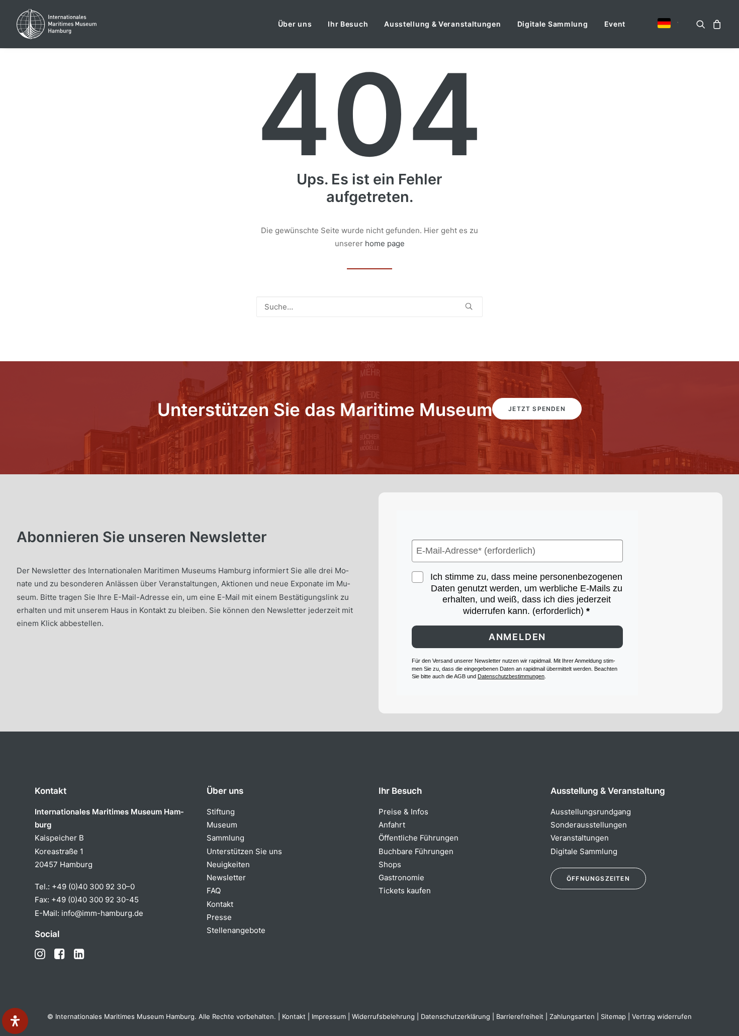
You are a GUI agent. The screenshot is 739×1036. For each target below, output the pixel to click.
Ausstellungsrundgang (590, 811)
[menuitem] (295, 24)
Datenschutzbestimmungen (511, 676)
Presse (219, 917)
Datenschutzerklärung (455, 1016)
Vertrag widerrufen (662, 1016)
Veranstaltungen (579, 838)
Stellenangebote (236, 930)
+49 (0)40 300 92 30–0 (93, 886)
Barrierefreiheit (519, 1016)
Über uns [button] (295, 24)
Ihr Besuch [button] (348, 24)
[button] (664, 23)
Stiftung (221, 811)
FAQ (214, 890)
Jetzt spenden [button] (537, 408)
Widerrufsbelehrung (383, 1016)
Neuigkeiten (228, 864)
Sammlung (225, 838)
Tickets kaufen (405, 890)
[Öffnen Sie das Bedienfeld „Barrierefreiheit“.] (15, 1021)
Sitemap (613, 1016)
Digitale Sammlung (552, 24)
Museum (222, 825)
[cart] (715, 24)
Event (615, 24)
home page (385, 243)
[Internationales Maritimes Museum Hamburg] (76, 24)
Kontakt (220, 904)
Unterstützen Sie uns (244, 851)
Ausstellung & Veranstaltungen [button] (442, 24)
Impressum (329, 1016)
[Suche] (369, 306)
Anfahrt (392, 825)
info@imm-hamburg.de (102, 913)
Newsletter (226, 877)
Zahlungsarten (572, 1016)
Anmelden (517, 637)
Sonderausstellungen (588, 825)
